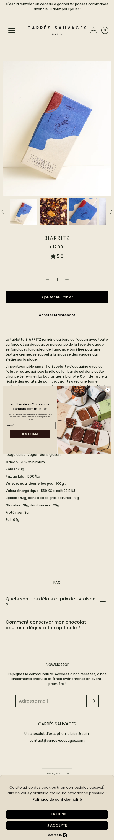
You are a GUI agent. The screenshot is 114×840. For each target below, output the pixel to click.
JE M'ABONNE (30, 434)
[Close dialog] (107, 390)
